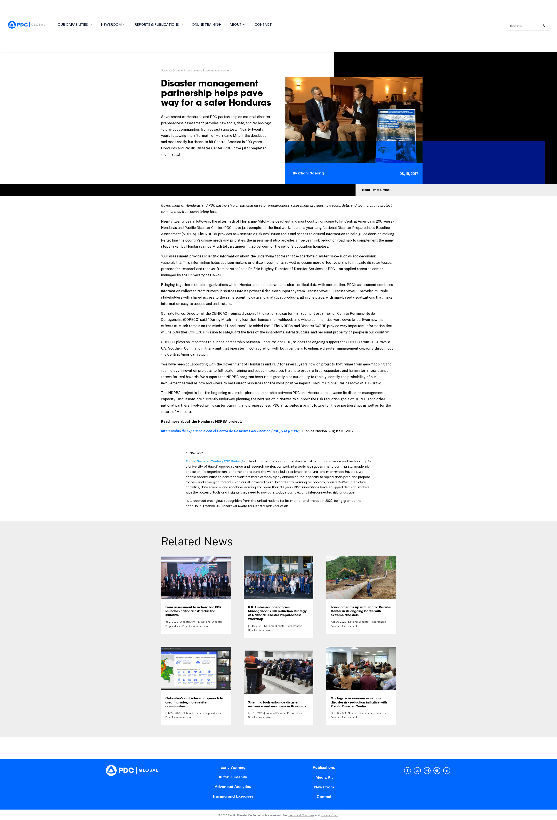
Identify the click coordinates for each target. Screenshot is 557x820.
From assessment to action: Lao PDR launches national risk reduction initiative (193, 611)
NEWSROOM (111, 24)
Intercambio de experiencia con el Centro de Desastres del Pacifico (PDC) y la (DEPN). (230, 431)
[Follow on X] (417, 770)
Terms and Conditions (301, 815)
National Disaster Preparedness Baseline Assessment (196, 70)
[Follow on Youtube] (436, 770)
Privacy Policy (329, 815)
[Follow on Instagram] (427, 770)
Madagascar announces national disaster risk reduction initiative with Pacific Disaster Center (359, 702)
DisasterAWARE (190, 621)
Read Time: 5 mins (375, 190)
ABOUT (236, 24)
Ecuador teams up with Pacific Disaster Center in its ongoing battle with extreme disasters (361, 611)
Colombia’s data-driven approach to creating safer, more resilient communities (194, 702)
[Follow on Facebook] (407, 770)
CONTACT (263, 24)
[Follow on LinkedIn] (446, 770)
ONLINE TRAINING (206, 24)
